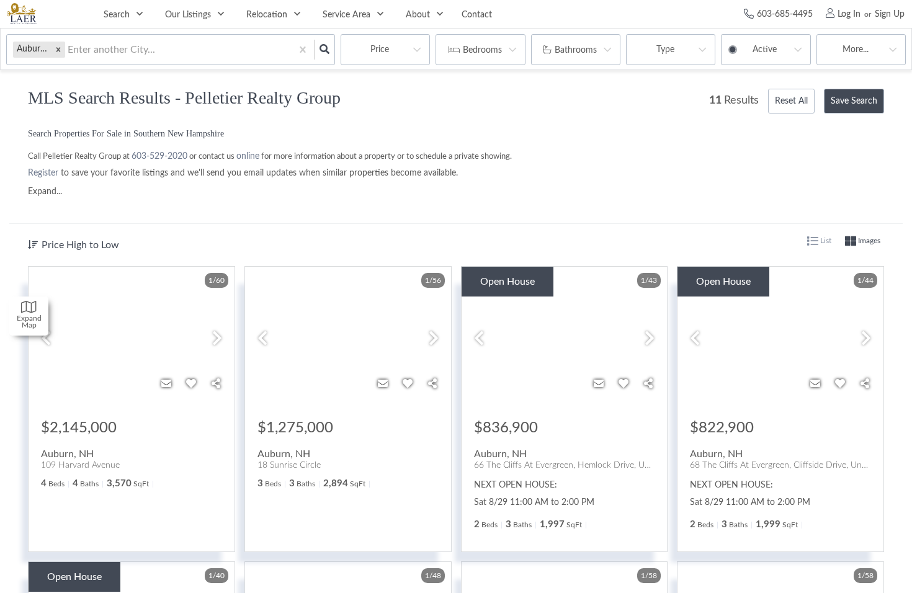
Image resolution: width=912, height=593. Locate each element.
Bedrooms (482, 50)
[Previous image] (46, 340)
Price (379, 49)
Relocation (266, 15)
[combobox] (69, 50)
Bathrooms (576, 50)
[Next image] (217, 340)
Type (665, 49)
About (418, 15)
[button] (58, 49)
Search (117, 15)
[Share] (215, 384)
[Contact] (166, 384)
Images (868, 240)
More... (856, 49)
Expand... (45, 191)
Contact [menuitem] (477, 15)
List (824, 240)
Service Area (346, 15)
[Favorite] (191, 384)
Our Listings (188, 15)
